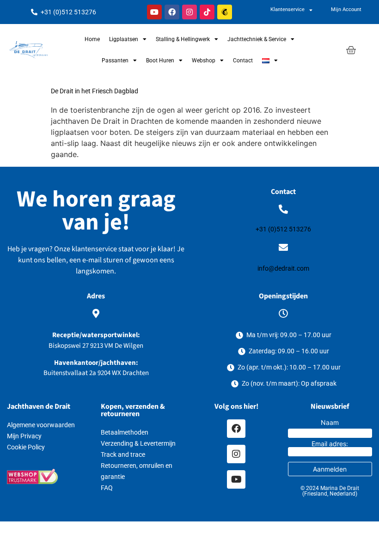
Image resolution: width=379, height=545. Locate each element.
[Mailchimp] (224, 12)
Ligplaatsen (123, 39)
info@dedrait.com (283, 268)
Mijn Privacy (24, 436)
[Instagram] (189, 12)
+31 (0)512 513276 (283, 229)
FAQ (107, 487)
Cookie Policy (26, 447)
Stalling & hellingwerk (183, 39)
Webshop (203, 60)
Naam (330, 422)
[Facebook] (172, 12)
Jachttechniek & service (256, 39)
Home (92, 39)
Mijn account (346, 9)
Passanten (115, 60)
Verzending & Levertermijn (138, 443)
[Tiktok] (207, 12)
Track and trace (123, 454)
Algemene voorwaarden (41, 425)
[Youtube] (154, 12)
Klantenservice (287, 9)
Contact (243, 60)
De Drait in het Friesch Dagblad (94, 91)
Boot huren (160, 60)
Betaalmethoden (124, 432)
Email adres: (330, 444)
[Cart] (351, 50)
